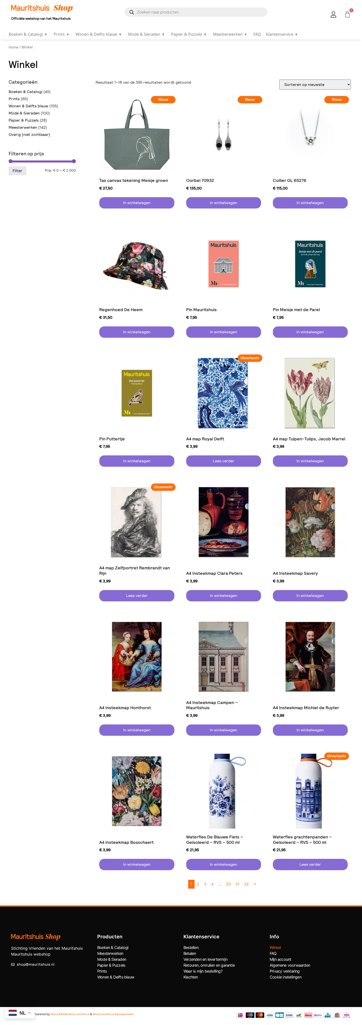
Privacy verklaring (285, 971)
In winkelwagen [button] (136, 202)
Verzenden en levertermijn (205, 959)
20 (228, 884)
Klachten (190, 977)
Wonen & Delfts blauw (98, 34)
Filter (17, 170)
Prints (61, 34)
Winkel (275, 947)
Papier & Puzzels (188, 34)
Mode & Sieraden (146, 34)
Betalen (189, 953)
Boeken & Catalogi (28, 34)
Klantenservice (281, 34)
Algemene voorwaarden (290, 965)
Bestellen (190, 947)
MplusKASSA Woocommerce (70, 1014)
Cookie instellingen (285, 977)
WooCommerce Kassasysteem (113, 1014)
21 (237, 884)
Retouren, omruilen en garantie (209, 965)
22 (246, 884)
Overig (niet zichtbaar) (29, 134)
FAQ (257, 34)
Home (13, 47)
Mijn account (280, 959)
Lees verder (223, 461)
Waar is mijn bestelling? (202, 971)
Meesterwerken (230, 34)
